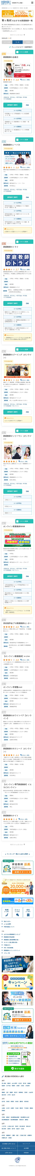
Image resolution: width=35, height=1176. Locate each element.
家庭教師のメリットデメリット (12, 950)
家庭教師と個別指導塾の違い (11, 939)
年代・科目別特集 (8, 947)
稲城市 (3, 1085)
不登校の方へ (7, 945)
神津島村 (21, 1092)
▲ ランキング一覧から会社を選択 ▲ (17, 854)
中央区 (16, 1108)
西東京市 (21, 1119)
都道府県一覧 (15, 8)
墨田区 (21, 1101)
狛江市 (13, 1095)
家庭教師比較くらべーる (7, 8)
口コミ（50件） (26, 79)
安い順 (17, 42)
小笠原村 (27, 1085)
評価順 (28, 42)
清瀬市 (11, 1092)
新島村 (8, 1117)
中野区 (3, 1117)
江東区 (25, 1092)
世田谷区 (26, 1101)
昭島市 (9, 1083)
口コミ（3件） (26, 380)
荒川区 (24, 1083)
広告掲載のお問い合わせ (8, 1143)
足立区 (20, 1083)
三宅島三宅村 (23, 1135)
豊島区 (31, 1108)
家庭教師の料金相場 (9, 937)
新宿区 (12, 1101)
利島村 (3, 1110)
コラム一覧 (7, 953)
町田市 (3, 1135)
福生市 (18, 1128)
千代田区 (26, 1108)
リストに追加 (23, 52)
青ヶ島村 (4, 1083)
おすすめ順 (7, 42)
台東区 (3, 1108)
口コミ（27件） (26, 167)
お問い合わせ (8, 1152)
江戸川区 (8, 1085)
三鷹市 (13, 1135)
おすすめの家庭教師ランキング (12, 934)
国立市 (15, 1092)
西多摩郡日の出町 (25, 1117)
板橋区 (29, 1083)
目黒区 (10, 1137)
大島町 (18, 1085)
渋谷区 (8, 1101)
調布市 (21, 1108)
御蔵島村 (8, 1135)
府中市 (13, 1128)
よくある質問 (7, 924)
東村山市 (28, 1126)
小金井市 (31, 1092)
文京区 (22, 1128)
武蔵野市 (29, 1135)
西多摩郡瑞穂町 (14, 1119)
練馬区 (26, 1119)
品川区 (3, 1101)
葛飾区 (3, 1092)
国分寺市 (4, 1095)
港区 (17, 1135)
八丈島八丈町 (10, 1126)
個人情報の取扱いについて (9, 1148)
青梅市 (13, 1085)
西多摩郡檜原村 (5, 1119)
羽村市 (16, 1126)
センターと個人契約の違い (11, 942)
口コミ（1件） (24, 461)
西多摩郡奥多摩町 (15, 1117)
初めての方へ (7, 921)
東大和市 (4, 1128)
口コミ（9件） (26, 627)
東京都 (21, 8)
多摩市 (12, 1108)
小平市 (9, 1095)
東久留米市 (22, 1126)
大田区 (22, 1085)
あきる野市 (14, 1083)
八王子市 (4, 1126)
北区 (7, 1092)
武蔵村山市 (4, 1137)
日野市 (9, 1128)
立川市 (8, 1108)
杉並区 (16, 1101)
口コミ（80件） (26, 269)
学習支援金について (9, 926)
